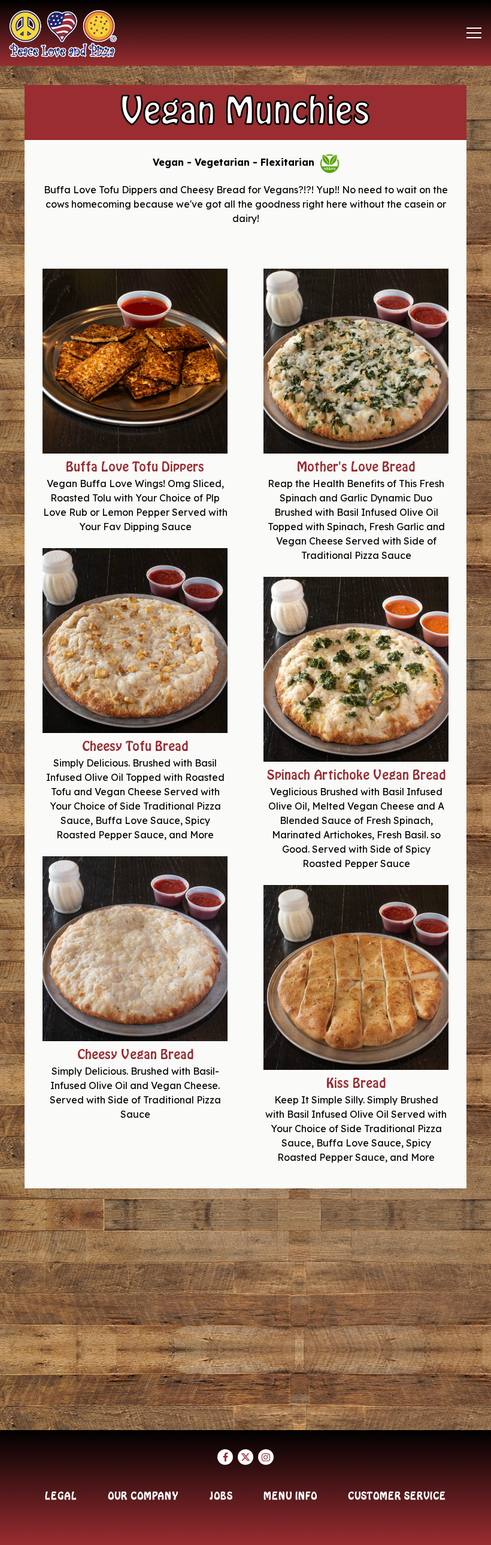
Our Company (143, 1496)
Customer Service (397, 1496)
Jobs (221, 1496)
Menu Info (290, 1496)
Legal (61, 1496)
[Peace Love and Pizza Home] (63, 33)
